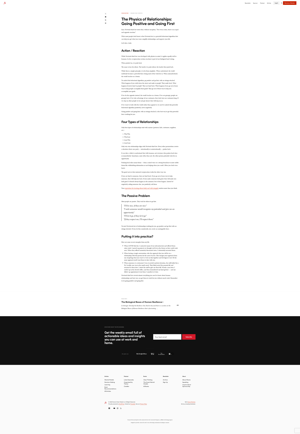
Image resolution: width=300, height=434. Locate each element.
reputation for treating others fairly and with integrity (141, 188)
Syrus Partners (191, 402)
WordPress (121, 404)
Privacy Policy (143, 404)
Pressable (132, 404)
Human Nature (124, 13)
